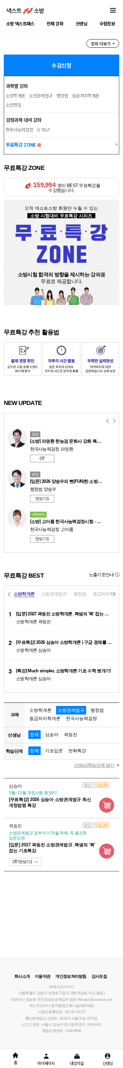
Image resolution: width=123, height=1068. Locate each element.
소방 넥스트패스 (20, 23)
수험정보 (107, 23)
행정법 (62, 95)
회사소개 (22, 976)
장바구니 (106, 805)
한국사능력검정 (19, 129)
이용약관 (42, 976)
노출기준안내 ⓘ (104, 574)
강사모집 (99, 976)
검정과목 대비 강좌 (24, 119)
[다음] (114, 421)
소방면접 (13, 105)
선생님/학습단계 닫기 (94, 765)
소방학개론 (15, 95)
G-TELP (43, 129)
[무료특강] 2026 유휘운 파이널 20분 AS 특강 (71, 441)
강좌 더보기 (101, 43)
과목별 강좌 (17, 85)
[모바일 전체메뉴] (113, 11)
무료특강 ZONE (21, 144)
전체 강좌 (54, 23)
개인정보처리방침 (70, 976)
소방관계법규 (40, 95)
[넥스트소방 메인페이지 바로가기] (25, 11)
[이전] (107, 421)
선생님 (81, 23)
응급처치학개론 (85, 95)
